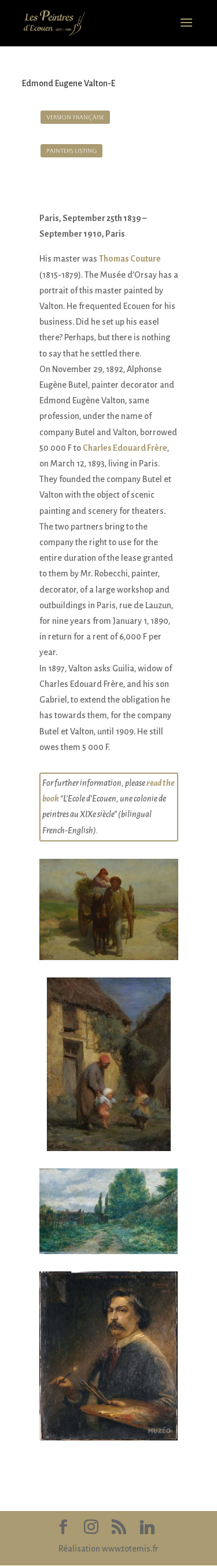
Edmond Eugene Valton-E (68, 83)
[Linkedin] (147, 1527)
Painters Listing (71, 151)
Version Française (75, 117)
